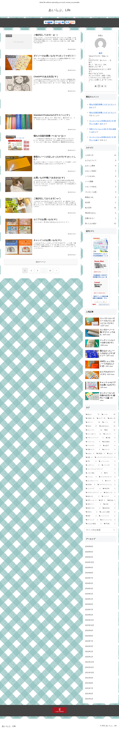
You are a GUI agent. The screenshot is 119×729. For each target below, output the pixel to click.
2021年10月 (89, 672)
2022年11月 (89, 620)
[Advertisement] (40, 104)
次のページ (41, 262)
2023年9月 (89, 604)
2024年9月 (89, 567)
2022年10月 (89, 625)
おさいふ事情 (100, 166)
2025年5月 (89, 552)
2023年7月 (89, 609)
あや (100, 53)
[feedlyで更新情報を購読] (102, 86)
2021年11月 (89, 667)
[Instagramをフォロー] (99, 86)
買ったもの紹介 (100, 223)
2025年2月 (89, 557)
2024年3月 (89, 588)
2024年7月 (89, 578)
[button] (114, 530)
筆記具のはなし (100, 213)
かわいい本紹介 (100, 171)
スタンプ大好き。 (100, 187)
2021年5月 (89, 699)
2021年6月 (89, 693)
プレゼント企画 (100, 192)
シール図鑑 (100, 181)
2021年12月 (89, 662)
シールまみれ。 (100, 176)
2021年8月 (89, 683)
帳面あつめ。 (100, 197)
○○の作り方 (100, 155)
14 (50, 270)
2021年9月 (89, 678)
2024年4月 (89, 583)
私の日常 (100, 208)
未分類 (100, 202)
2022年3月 (89, 646)
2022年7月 (89, 641)
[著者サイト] (95, 86)
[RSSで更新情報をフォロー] (105, 86)
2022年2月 (89, 651)
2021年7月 (89, 688)
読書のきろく (100, 218)
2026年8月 (89, 546)
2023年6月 (89, 615)
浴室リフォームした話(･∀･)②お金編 (102, 129)
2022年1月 (89, 657)
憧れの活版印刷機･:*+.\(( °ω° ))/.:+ (101, 104)
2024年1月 (89, 599)
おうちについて (100, 160)
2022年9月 (89, 630)
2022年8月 (89, 636)
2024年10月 (89, 562)
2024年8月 (89, 573)
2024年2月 (89, 594)
